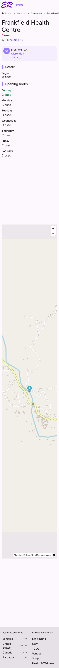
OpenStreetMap (33, 554)
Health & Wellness (43, 663)
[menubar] (54, 5)
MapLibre (18, 554)
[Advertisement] (29, 192)
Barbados (9, 657)
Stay (35, 643)
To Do (35, 648)
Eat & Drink (39, 638)
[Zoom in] (53, 228)
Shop (35, 658)
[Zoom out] (53, 233)
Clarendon (17, 53)
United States (7, 645)
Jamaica (16, 57)
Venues (36, 653)
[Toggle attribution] (54, 555)
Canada (7, 652)
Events (19, 4)
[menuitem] (54, 5)
